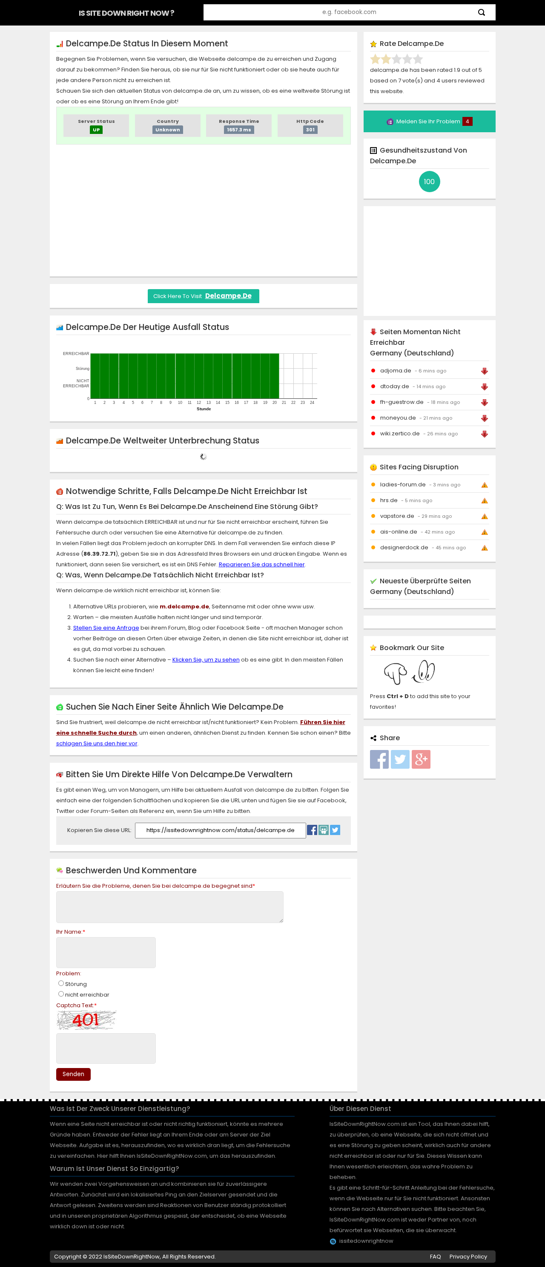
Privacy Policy (468, 1257)
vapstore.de (397, 516)
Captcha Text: (76, 1005)
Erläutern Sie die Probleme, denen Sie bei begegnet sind (155, 886)
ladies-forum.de (403, 484)
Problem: (68, 973)
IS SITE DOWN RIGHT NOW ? (126, 13)
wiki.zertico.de (400, 433)
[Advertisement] (203, 210)
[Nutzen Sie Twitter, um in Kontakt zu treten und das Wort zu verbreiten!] (335, 828)
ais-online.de (398, 532)
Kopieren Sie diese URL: (100, 830)
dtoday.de (394, 386)
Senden (73, 1074)
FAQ (435, 1257)
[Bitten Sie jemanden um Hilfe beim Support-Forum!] (323, 828)
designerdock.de (404, 547)
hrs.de (389, 500)
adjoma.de (395, 370)
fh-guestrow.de (402, 402)
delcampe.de (228, 295)
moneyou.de (398, 418)
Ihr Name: (70, 932)
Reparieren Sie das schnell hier (262, 564)
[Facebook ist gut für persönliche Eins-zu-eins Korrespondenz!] (312, 828)
